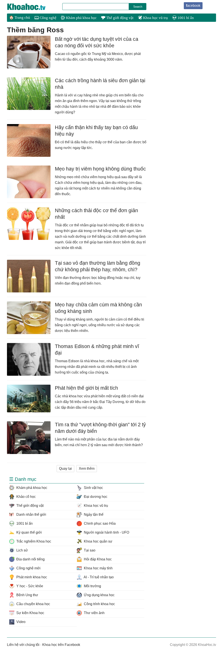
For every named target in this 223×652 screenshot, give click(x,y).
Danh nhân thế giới (30, 514)
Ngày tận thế (93, 514)
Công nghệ (47, 18)
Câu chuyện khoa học (32, 604)
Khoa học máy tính (98, 568)
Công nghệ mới (28, 568)
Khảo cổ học (25, 496)
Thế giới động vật (119, 18)
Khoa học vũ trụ (155, 18)
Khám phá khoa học (81, 18)
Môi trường (92, 586)
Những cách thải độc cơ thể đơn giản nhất (96, 214)
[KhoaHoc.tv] (31, 6)
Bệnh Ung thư (26, 595)
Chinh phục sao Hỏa (99, 523)
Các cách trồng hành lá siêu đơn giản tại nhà (100, 84)
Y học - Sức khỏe (29, 586)
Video (20, 622)
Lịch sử (21, 550)
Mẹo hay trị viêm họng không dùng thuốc (100, 169)
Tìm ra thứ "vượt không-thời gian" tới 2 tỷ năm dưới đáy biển (100, 428)
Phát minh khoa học (31, 577)
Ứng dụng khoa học (99, 595)
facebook (193, 5)
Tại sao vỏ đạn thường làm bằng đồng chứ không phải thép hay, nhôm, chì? (97, 266)
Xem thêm (87, 468)
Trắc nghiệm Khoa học (33, 541)
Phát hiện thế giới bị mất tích (86, 388)
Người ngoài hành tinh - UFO (106, 532)
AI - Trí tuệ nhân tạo (98, 577)
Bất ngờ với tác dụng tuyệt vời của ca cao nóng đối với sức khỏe (96, 42)
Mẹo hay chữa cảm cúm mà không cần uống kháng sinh (98, 308)
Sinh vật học (93, 488)
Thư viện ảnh (94, 613)
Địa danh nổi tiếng (30, 559)
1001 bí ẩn (185, 18)
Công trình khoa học (99, 604)
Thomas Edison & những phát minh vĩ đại (97, 349)
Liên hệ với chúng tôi (23, 645)
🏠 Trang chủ (19, 17)
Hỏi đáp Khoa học (97, 559)
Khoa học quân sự (97, 541)
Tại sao (89, 550)
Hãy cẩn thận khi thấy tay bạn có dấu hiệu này (96, 131)
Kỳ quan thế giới (28, 532)
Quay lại (65, 468)
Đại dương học (95, 496)
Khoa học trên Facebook (61, 645)
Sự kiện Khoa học (29, 613)
